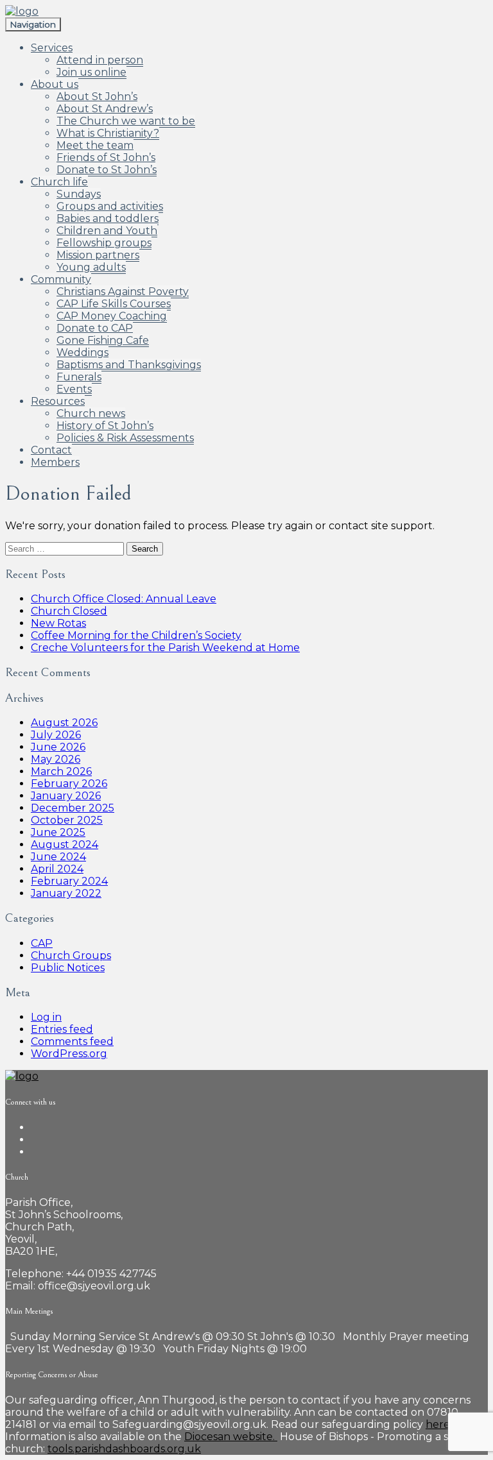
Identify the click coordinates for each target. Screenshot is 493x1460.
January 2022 (66, 893)
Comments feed (72, 1041)
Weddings (82, 352)
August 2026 (64, 723)
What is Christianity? (107, 133)
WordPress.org (69, 1054)
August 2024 (64, 844)
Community (61, 279)
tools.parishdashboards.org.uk (124, 1449)
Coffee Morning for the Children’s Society (136, 635)
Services (52, 48)
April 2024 (57, 869)
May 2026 (55, 759)
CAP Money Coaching (111, 316)
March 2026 (61, 771)
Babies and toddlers (107, 218)
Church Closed (69, 611)
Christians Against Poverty (122, 291)
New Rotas (58, 623)
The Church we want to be (125, 121)
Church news (90, 413)
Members (55, 462)
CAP (42, 943)
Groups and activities (109, 206)
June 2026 (58, 747)
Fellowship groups (103, 243)
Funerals (78, 377)
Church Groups (71, 955)
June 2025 (58, 832)
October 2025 (67, 820)
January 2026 (66, 796)
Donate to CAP (94, 328)
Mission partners (97, 255)
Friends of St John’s (105, 157)
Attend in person (99, 60)
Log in (46, 1017)
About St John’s (96, 96)
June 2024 (58, 857)
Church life (59, 182)
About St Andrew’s (104, 109)
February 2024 (69, 881)
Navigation (33, 24)
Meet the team (95, 145)
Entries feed (62, 1029)
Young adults (91, 267)
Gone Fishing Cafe (102, 340)
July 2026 (56, 735)
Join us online (91, 72)
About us (54, 84)
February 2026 (69, 783)
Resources (58, 401)
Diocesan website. (230, 1436)
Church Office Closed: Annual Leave (123, 599)
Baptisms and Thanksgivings (128, 365)
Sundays (78, 194)
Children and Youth (106, 231)
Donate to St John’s (106, 170)
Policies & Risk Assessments (125, 438)
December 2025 (72, 808)
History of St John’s (104, 426)
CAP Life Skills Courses (113, 304)
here (438, 1424)
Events (74, 389)
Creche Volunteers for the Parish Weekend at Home (165, 647)
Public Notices (68, 968)
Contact (51, 450)
